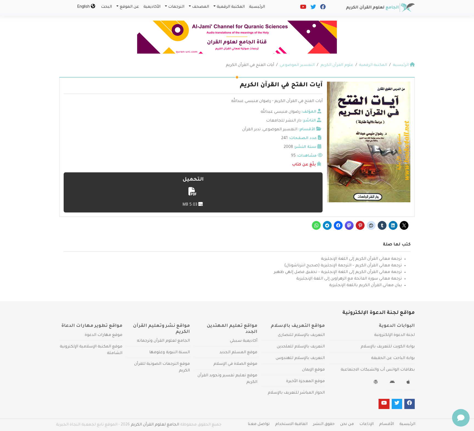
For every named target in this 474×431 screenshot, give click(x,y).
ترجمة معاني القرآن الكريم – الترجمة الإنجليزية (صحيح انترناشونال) (343, 266)
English (84, 7)
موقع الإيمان (313, 370)
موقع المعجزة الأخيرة (305, 381)
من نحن (347, 424)
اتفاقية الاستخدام (291, 424)
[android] (393, 383)
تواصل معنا (259, 424)
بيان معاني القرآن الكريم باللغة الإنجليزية (365, 285)
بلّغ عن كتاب (304, 165)
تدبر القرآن (251, 130)
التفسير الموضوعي (280, 130)
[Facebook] (322, 8)
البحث (106, 7)
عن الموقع (129, 7)
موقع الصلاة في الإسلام (235, 364)
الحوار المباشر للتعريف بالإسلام (296, 393)
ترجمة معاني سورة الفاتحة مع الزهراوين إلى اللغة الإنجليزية (349, 279)
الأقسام (386, 424)
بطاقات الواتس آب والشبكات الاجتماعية (378, 370)
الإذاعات (366, 424)
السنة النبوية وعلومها (169, 352)
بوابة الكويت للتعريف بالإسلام (388, 347)
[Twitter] (313, 8)
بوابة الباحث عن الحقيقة (393, 358)
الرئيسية (257, 7)
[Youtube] (303, 8)
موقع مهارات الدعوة (103, 335)
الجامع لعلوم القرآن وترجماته (163, 341)
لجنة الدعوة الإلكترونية (394, 335)
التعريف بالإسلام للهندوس (300, 358)
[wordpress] (376, 383)
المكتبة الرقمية (231, 7)
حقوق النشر (324, 424)
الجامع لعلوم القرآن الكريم (155, 425)
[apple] (409, 383)
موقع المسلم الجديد (238, 352)
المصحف (200, 7)
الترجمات (176, 7)
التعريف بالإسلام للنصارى (301, 335)
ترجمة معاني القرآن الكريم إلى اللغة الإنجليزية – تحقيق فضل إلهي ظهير (338, 272)
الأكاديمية (151, 7)
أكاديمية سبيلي (243, 341)
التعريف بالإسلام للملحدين (301, 347)
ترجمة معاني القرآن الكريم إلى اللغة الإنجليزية (361, 259)
